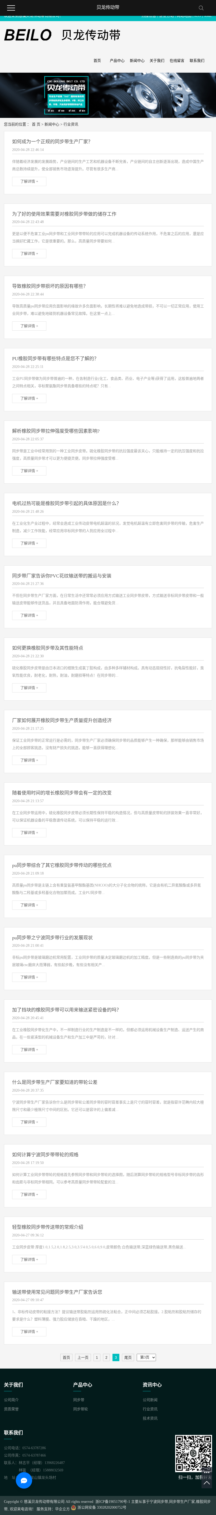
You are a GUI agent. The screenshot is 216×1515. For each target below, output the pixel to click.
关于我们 (157, 61)
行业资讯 (70, 124)
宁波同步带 (159, 1502)
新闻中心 (137, 61)
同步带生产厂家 (182, 1502)
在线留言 (177, 61)
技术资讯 (150, 1418)
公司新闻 (150, 1400)
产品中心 (117, 61)
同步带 (78, 1400)
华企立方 (62, 1509)
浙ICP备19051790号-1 (112, 1502)
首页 (97, 61)
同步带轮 (80, 1409)
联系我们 (197, 61)
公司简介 (11, 1400)
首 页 (36, 124)
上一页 (83, 1357)
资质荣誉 (11, 1409)
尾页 (128, 1357)
